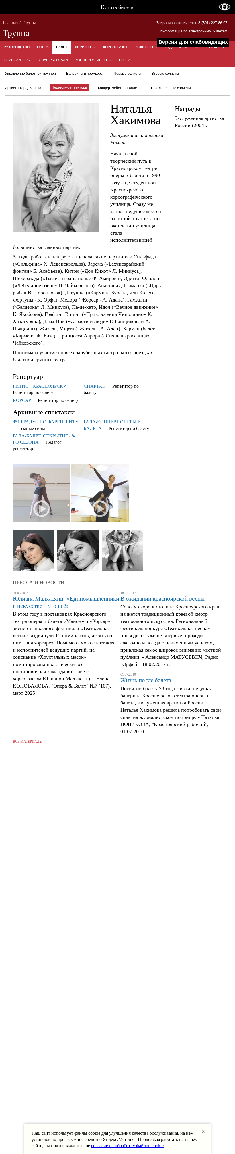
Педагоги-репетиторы (70, 87)
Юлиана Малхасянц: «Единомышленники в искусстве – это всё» (66, 602)
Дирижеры (85, 47)
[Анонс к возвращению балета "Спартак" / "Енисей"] (41, 493)
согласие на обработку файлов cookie (127, 1145)
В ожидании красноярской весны (162, 598)
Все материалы (27, 742)
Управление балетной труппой (30, 74)
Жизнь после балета (145, 680)
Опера (43, 47)
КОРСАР (22, 400)
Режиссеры (146, 47)
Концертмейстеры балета (119, 88)
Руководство (17, 47)
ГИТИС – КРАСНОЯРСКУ (39, 386)
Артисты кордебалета (23, 88)
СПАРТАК (94, 386)
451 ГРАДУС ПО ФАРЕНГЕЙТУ (45, 421)
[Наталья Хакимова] (33, 551)
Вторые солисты (165, 74)
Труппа (29, 22)
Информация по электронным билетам (193, 31)
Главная (10, 22)
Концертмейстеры (93, 60)
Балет (61, 47)
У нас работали (53, 60)
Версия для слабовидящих (193, 42)
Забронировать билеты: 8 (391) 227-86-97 (191, 23)
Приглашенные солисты (171, 88)
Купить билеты (117, 7)
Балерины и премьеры (84, 74)
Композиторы (17, 60)
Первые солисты (127, 74)
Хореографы (115, 47)
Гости (124, 60)
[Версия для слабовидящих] (224, 7)
